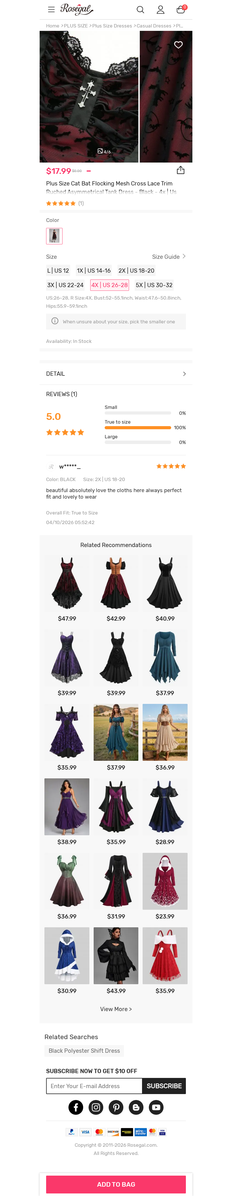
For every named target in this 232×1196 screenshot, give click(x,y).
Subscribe (164, 1086)
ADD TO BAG (116, 1184)
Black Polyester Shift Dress (84, 1050)
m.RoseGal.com (82, 9)
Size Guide (166, 257)
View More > (116, 1009)
